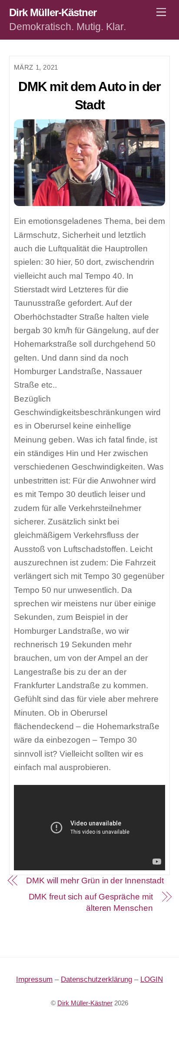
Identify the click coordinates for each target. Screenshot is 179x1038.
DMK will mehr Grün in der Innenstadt (95, 880)
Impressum (34, 979)
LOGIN (151, 979)
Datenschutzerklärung (96, 979)
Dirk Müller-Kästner (85, 1003)
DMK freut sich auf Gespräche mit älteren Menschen (91, 902)
